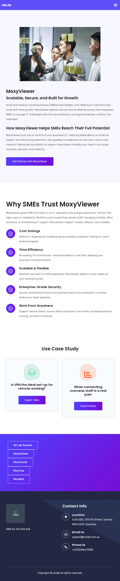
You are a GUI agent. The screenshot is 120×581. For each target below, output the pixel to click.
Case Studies (88, 405)
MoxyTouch (20, 462)
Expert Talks (32, 400)
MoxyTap (18, 470)
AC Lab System (22, 445)
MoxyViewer (20, 453)
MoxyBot (18, 479)
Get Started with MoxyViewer (29, 161)
